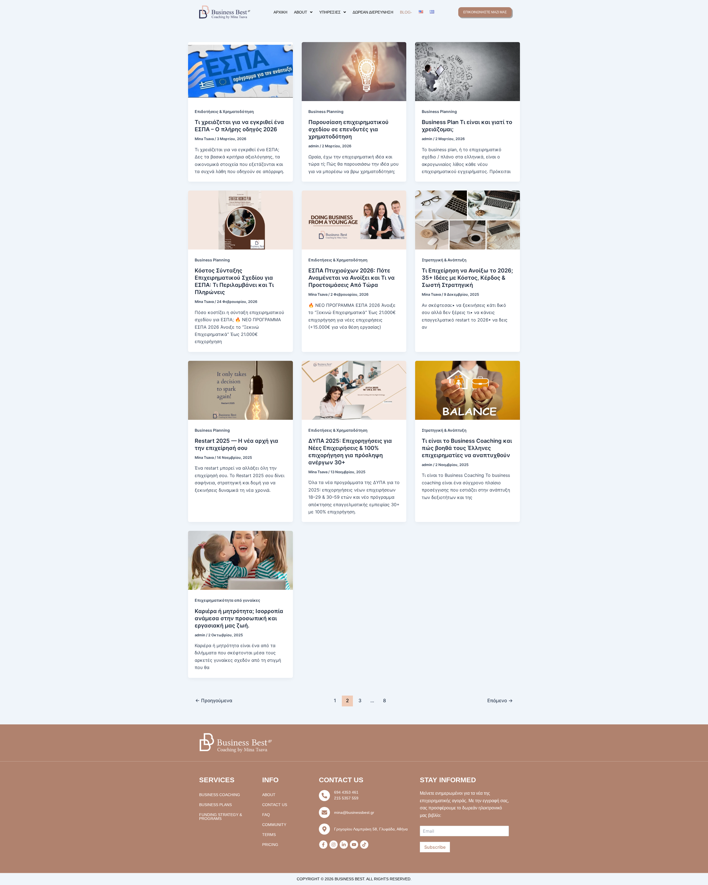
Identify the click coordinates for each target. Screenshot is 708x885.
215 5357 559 (346, 798)
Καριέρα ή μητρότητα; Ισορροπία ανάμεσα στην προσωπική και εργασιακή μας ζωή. (239, 618)
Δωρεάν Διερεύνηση (373, 12)
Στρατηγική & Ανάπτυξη (444, 260)
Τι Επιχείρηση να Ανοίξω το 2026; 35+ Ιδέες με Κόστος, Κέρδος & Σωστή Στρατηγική (467, 277)
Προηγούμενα (213, 700)
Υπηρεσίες (330, 12)
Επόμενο (500, 700)
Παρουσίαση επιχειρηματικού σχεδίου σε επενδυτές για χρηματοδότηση (348, 129)
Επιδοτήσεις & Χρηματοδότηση (224, 111)
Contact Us (274, 804)
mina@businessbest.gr (354, 812)
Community (274, 824)
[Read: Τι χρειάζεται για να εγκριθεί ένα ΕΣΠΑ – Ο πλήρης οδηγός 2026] (240, 71)
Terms (269, 834)
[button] (303, 12)
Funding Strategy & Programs (220, 816)
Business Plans (215, 804)
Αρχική (280, 12)
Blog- (406, 12)
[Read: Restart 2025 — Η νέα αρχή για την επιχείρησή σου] (240, 390)
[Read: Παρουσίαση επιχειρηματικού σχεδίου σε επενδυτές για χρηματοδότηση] (354, 71)
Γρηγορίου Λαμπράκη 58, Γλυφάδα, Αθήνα (371, 829)
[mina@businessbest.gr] (324, 812)
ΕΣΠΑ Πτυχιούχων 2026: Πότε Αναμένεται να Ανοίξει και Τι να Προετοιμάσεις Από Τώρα (351, 277)
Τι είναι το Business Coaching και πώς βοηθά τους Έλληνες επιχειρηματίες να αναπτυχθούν (467, 448)
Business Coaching (219, 795)
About (300, 12)
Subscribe (435, 847)
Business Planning (325, 111)
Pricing (270, 844)
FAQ (266, 814)
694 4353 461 (346, 792)
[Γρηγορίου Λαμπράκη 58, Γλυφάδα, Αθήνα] (324, 829)
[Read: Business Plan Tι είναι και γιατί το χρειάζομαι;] (467, 71)
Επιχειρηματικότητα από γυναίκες (227, 600)
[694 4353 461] (324, 795)
